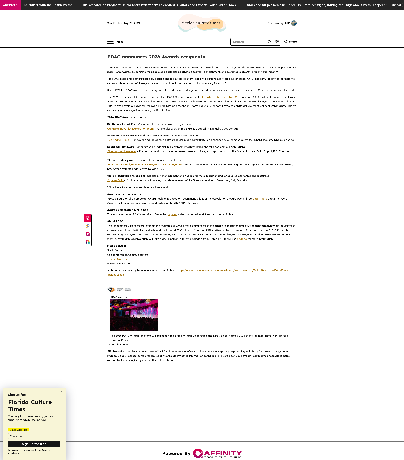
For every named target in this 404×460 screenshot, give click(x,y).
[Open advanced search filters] (277, 41)
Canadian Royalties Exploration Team (130, 128)
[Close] (61, 391)
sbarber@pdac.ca (118, 259)
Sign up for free (34, 444)
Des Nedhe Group (118, 140)
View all (396, 4)
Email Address (18, 429)
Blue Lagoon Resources (121, 151)
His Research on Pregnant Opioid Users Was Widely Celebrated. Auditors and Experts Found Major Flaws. (159, 5)
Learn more (260, 198)
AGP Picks (10, 5)
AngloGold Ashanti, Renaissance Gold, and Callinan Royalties (144, 164)
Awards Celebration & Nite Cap (221, 97)
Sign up (172, 214)
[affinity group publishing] (87, 234)
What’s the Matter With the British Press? (42, 5)
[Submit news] (87, 218)
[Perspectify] (87, 226)
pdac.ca (242, 238)
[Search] (269, 41)
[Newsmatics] (87, 242)
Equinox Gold (115, 180)
